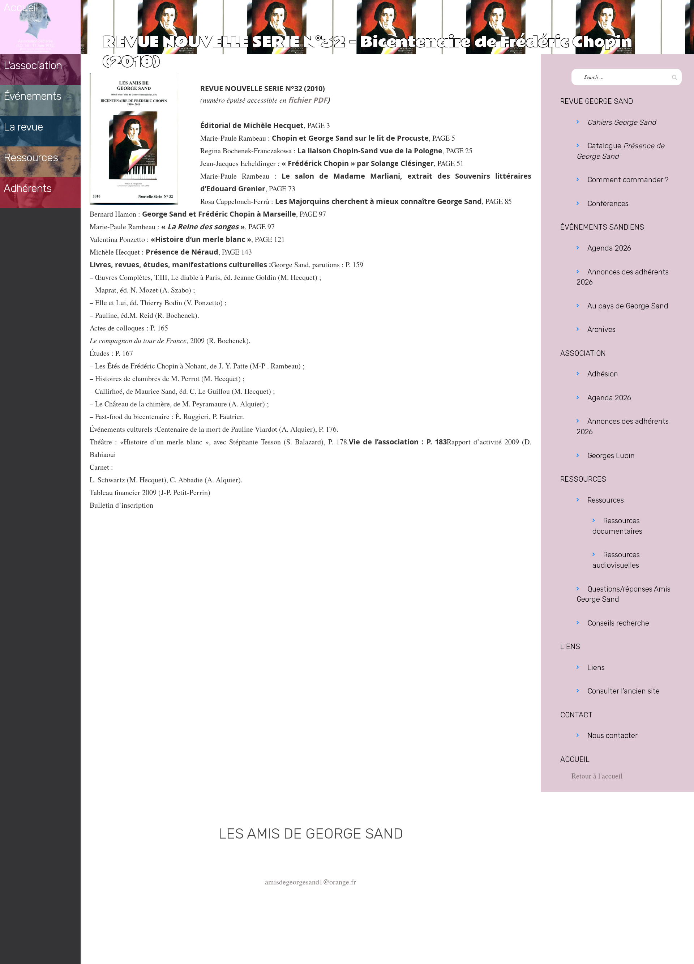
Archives (601, 329)
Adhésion (602, 374)
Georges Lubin (611, 455)
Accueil (21, 7)
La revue (23, 126)
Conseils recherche (618, 623)
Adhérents (27, 188)
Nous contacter (612, 735)
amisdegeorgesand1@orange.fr (310, 882)
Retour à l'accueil (597, 776)
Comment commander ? (627, 179)
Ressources (31, 157)
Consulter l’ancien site (623, 691)
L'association (33, 65)
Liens (596, 667)
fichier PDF (307, 100)
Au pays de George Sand (627, 306)
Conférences (608, 203)
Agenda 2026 (609, 248)
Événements (32, 96)
